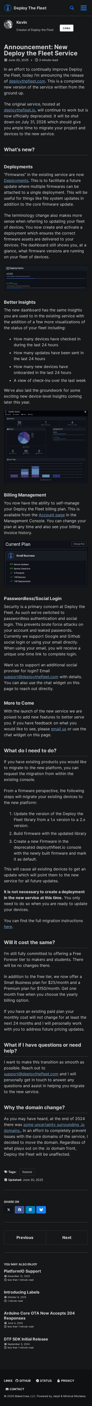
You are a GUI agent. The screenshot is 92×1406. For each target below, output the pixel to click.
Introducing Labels (21, 1292)
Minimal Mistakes (74, 1396)
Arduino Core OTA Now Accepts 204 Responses (39, 1315)
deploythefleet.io (19, 110)
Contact (16, 1389)
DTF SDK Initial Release (26, 1339)
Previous (24, 1237)
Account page (52, 514)
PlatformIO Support (22, 1271)
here (8, 926)
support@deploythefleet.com (31, 676)
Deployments (16, 180)
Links (66, 28)
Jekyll (56, 1396)
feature (27, 1172)
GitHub (25, 1381)
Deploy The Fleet (30, 7)
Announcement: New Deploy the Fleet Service (41, 50)
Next (66, 1237)
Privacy (67, 1381)
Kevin (21, 22)
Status (45, 1381)
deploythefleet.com (27, 81)
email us (58, 728)
